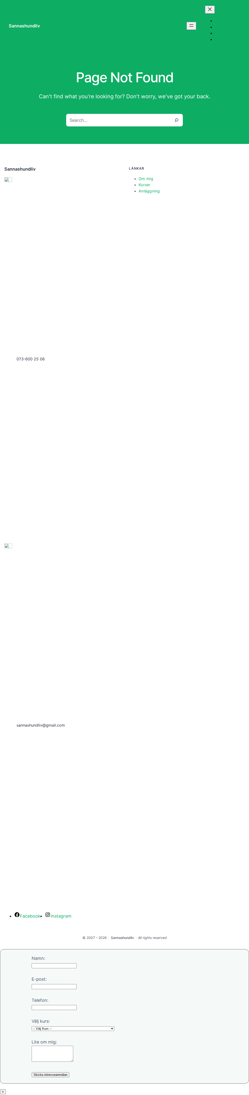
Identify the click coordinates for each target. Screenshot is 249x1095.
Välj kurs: (41, 1021)
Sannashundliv (24, 25)
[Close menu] (210, 10)
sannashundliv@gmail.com (41, 725)
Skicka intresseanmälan (50, 1075)
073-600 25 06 (31, 359)
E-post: (39, 979)
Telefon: (40, 1000)
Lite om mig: (44, 1042)
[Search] (176, 120)
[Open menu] (191, 26)
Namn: (38, 958)
